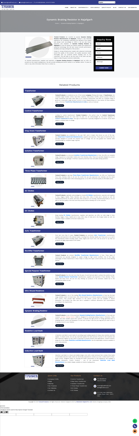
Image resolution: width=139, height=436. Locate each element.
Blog (114, 7)
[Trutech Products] (7, 7)
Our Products (83, 7)
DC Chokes (74, 390)
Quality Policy (106, 7)
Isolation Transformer (78, 383)
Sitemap (50, 383)
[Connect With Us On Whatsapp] (135, 421)
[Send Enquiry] (135, 431)
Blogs (50, 381)
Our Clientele (95, 7)
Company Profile (53, 379)
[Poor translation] (5, 412)
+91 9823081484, (40, 2)
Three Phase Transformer (79, 386)
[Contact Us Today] (135, 426)
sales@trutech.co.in (26, 2)
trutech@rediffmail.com (9, 2)
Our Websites (132, 7)
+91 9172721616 (50, 2)
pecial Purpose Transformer (69, 277)
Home (66, 7)
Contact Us (122, 7)
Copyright (31, 401)
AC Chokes (74, 388)
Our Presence (52, 386)
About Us (73, 7)
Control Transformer (77, 379)
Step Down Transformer (78, 381)
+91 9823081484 (101, 379)
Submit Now (103, 68)
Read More (59, 105)
